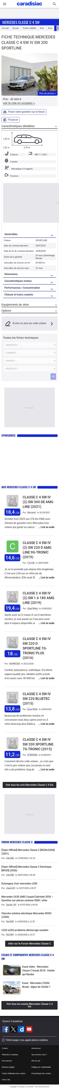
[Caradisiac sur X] (13, 1029)
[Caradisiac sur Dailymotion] (21, 1029)
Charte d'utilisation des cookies (13, 1073)
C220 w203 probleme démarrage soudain (24, 930)
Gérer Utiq (6, 1080)
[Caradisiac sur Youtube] (29, 1029)
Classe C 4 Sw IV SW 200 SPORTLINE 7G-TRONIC (38, 744)
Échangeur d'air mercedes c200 (19, 883)
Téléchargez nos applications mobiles (27, 1040)
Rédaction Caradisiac (10, 1055)
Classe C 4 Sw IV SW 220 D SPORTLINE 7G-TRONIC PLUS (37, 648)
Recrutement (7, 1061)
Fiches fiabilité (29, 28)
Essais (16, 28)
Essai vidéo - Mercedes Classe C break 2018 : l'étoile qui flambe (38, 970)
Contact (5, 1048)
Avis (42, 28)
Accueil (5, 28)
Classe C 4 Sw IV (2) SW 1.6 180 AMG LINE (38, 598)
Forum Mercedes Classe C (17, 842)
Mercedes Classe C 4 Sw (21, 22)
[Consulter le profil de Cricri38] (12, 552)
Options (6, 310)
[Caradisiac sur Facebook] (5, 1029)
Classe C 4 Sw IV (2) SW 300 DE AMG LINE (38, 502)
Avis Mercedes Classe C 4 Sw (18, 487)
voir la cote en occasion (19, 103)
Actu (50, 28)
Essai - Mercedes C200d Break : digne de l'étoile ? (36, 985)
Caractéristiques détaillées (18, 126)
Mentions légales (8, 1067)
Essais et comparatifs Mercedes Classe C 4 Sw (27, 957)
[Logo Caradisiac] (29, 6)
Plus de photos (47, 93)
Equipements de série (15, 304)
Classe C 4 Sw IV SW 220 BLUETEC (37, 698)
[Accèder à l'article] (12, 970)
